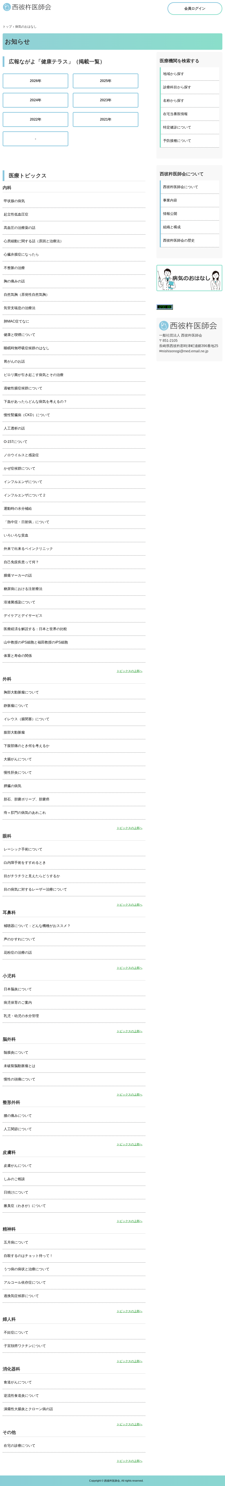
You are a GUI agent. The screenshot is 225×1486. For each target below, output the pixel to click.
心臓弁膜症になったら (21, 254)
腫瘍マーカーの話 (18, 575)
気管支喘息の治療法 (19, 308)
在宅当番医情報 (175, 114)
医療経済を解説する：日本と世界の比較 (35, 629)
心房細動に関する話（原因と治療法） (34, 241)
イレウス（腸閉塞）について (26, 719)
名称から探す (173, 100)
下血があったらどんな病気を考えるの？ (35, 401)
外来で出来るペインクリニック (28, 549)
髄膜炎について (16, 1052)
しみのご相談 (14, 1179)
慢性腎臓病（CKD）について (27, 415)
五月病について (16, 1242)
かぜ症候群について (19, 468)
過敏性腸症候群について (23, 388)
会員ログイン (194, 8)
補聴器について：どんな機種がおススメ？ (37, 926)
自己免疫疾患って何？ (21, 562)
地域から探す (173, 74)
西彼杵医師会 (31, 6)
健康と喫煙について (19, 335)
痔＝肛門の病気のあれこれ (25, 812)
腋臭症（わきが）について (25, 1206)
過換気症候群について (21, 1296)
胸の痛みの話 (14, 281)
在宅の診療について (19, 1445)
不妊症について (16, 1332)
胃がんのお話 (14, 361)
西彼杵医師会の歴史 (179, 240)
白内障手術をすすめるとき (25, 862)
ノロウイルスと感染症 (21, 455)
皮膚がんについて (18, 1165)
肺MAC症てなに (16, 321)
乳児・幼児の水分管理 (21, 1016)
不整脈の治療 (14, 268)
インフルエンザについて (23, 482)
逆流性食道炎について (21, 1395)
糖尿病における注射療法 (23, 589)
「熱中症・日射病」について (26, 522)
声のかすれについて (19, 939)
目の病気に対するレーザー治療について (35, 889)
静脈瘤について (16, 705)
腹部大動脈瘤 (14, 732)
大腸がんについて (18, 759)
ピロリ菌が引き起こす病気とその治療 (34, 375)
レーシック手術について (23, 849)
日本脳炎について (18, 989)
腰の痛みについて (18, 1115)
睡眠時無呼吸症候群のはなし (26, 348)
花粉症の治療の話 (18, 952)
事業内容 (170, 200)
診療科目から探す (177, 87)
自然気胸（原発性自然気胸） (26, 294)
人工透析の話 (14, 428)
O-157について (15, 442)
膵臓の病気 (12, 786)
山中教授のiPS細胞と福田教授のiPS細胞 (36, 642)
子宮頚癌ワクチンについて (25, 1346)
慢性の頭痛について (19, 1079)
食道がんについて (18, 1382)
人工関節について (18, 1129)
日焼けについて (16, 1192)
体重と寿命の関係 (18, 655)
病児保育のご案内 (18, 1002)
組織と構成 (172, 227)
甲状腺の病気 (14, 201)
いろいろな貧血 (16, 535)
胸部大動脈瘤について (21, 692)
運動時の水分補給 (18, 508)
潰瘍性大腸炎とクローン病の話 (28, 1409)
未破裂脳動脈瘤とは (19, 1066)
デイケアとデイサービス (23, 615)
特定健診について (177, 127)
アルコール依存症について (25, 1282)
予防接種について (177, 141)
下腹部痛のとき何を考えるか (26, 746)
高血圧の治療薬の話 (19, 228)
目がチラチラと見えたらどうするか (32, 876)
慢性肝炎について (18, 772)
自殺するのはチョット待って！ (28, 1256)
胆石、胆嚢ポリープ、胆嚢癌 (26, 799)
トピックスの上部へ (129, 671)
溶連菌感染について (19, 602)
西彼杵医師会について (180, 187)
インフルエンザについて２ (25, 495)
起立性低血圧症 (16, 214)
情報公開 (170, 214)
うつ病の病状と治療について (26, 1269)
